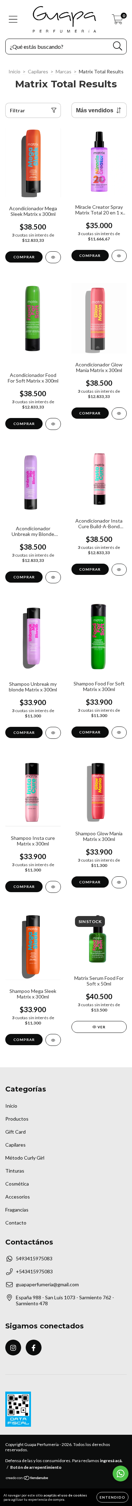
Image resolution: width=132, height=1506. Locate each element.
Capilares (38, 71)
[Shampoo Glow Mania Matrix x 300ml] (119, 882)
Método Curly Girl (24, 1158)
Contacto (15, 1223)
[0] (117, 21)
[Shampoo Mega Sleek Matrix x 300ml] (53, 1040)
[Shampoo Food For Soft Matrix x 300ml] (119, 732)
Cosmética (17, 1184)
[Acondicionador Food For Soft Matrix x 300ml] (53, 424)
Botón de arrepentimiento (36, 1467)
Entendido (112, 1497)
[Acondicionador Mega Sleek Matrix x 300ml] (53, 257)
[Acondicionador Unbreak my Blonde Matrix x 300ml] (53, 577)
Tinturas (14, 1171)
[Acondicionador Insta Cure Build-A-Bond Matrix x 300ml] (119, 570)
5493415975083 (34, 1258)
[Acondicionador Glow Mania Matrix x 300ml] (119, 413)
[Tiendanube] (27, 1478)
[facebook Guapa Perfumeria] (34, 1347)
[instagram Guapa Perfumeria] (13, 1347)
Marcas (63, 71)
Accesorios (17, 1197)
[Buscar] (117, 46)
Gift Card (15, 1132)
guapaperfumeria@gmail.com (47, 1284)
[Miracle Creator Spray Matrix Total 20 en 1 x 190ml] (119, 256)
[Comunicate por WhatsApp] (120, 1473)
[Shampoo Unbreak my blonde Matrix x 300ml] (53, 733)
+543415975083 (34, 1271)
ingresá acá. (111, 1460)
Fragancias (17, 1210)
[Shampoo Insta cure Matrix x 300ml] (53, 887)
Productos (17, 1119)
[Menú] (13, 19)
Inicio (14, 71)
